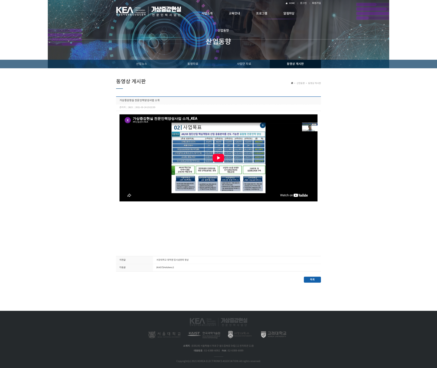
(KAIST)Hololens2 (165, 267)
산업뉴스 (141, 64)
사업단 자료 (244, 64)
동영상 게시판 (295, 64)
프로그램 (261, 13)
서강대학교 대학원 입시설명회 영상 (172, 260)
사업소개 (207, 13)
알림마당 (288, 13)
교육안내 (234, 13)
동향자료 (192, 64)
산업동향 (223, 30)
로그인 (303, 3)
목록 (312, 279)
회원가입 (316, 3)
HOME (292, 3)
